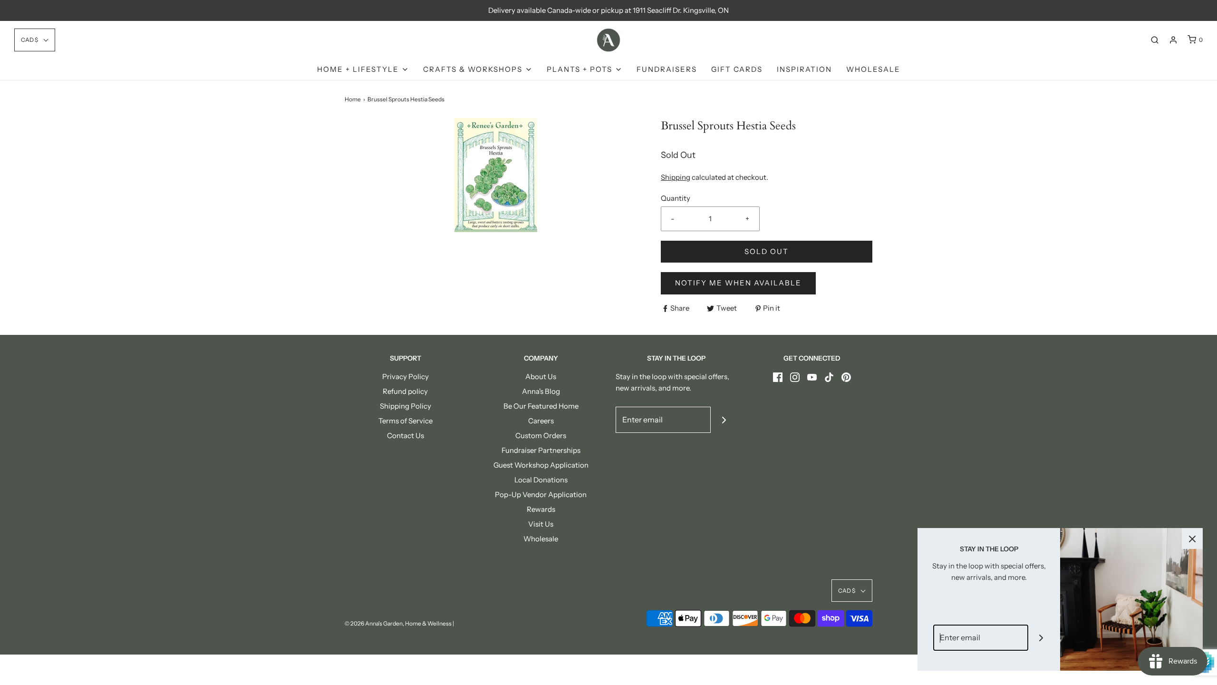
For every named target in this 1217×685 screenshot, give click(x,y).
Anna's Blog (541, 391)
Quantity (675, 198)
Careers (541, 420)
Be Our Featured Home (541, 406)
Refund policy (405, 391)
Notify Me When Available (738, 282)
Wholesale (873, 69)
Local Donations (541, 479)
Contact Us (405, 435)
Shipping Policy (405, 406)
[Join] (724, 420)
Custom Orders (540, 435)
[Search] (1154, 40)
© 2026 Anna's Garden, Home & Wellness (398, 623)
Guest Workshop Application (541, 465)
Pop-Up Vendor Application (541, 494)
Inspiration (804, 69)
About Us (540, 376)
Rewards (541, 509)
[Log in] (1173, 40)
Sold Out (766, 251)
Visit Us (540, 523)
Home (353, 99)
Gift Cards (737, 69)
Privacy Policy (405, 376)
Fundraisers (667, 69)
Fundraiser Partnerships (541, 450)
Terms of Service (405, 420)
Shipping (675, 177)
